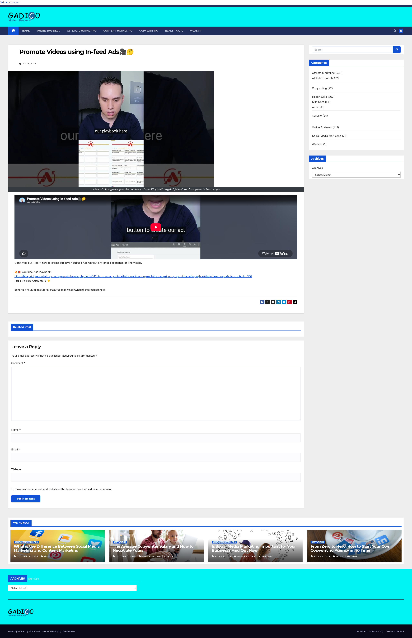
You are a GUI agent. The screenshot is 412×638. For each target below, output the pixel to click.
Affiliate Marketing (81, 30)
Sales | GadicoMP (346, 556)
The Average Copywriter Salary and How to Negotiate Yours (153, 548)
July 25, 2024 (223, 556)
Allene (48, 556)
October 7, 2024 (126, 556)
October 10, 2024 (28, 556)
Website (16, 469)
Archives (317, 168)
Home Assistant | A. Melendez (255, 556)
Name (16, 429)
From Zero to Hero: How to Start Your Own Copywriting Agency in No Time (350, 548)
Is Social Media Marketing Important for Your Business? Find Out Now (254, 548)
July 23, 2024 (322, 556)
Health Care (174, 30)
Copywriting (148, 30)
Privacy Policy (377, 631)
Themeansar (68, 631)
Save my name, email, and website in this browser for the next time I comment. (63, 489)
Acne (315, 107)
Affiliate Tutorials (322, 78)
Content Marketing (117, 30)
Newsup (54, 631)
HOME (26, 30)
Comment (18, 363)
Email (15, 449)
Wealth (195, 30)
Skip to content (9, 2)
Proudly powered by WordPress (24, 631)
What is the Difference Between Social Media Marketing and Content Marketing (56, 548)
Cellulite (317, 115)
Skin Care (318, 102)
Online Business (48, 30)
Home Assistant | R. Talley (158, 556)
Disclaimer (361, 631)
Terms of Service (395, 631)
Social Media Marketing (326, 135)
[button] (395, 30)
